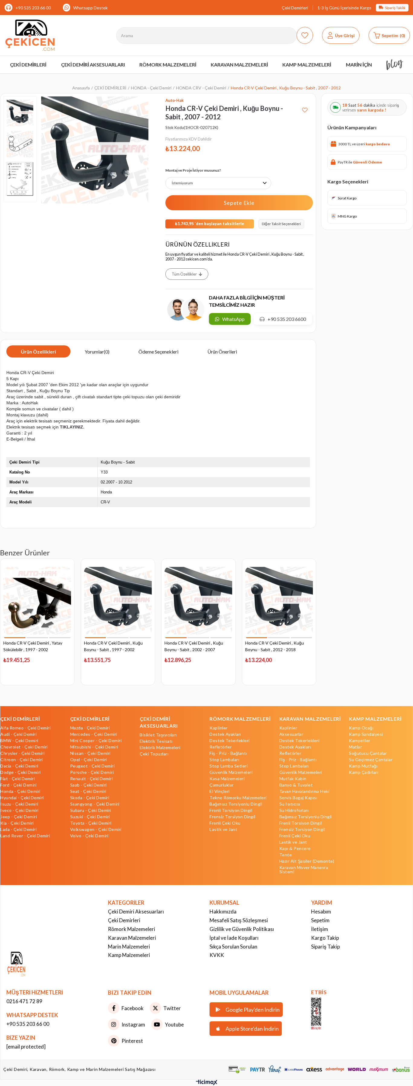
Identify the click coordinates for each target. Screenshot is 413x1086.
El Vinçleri (220, 791)
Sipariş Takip (325, 946)
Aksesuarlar (291, 734)
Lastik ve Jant (223, 829)
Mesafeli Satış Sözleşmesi (239, 920)
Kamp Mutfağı (363, 766)
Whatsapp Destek (90, 7)
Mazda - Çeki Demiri (90, 728)
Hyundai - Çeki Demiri (22, 798)
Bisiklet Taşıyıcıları (158, 735)
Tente (285, 855)
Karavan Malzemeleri (132, 938)
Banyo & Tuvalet (296, 785)
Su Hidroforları (294, 810)
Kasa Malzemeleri (227, 779)
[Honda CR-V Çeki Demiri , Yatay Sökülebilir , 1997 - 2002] (37, 601)
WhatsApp (233, 319)
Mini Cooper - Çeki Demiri (96, 741)
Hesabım (321, 911)
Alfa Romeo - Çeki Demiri (25, 728)
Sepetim (320, 920)
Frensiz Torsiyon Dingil (232, 817)
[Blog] (394, 64)
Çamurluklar (222, 785)
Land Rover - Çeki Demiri (25, 836)
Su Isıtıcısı (289, 804)
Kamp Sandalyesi (366, 734)
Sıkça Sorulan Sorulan (233, 946)
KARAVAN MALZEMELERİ (310, 719)
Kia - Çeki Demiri (17, 823)
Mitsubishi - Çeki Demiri (94, 747)
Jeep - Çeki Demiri (18, 817)
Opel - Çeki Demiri (88, 760)
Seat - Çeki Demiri (88, 791)
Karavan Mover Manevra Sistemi (303, 869)
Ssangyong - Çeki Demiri (94, 804)
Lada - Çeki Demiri (18, 829)
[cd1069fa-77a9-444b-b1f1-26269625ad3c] (28, 965)
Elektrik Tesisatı (156, 741)
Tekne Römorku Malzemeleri (238, 798)
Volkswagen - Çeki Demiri (96, 829)
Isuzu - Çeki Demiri (19, 804)
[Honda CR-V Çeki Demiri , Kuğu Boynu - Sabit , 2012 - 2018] (279, 601)
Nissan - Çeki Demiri (90, 753)
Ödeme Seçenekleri (158, 351)
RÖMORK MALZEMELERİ (240, 719)
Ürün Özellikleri (38, 351)
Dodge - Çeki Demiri (20, 772)
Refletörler (221, 747)
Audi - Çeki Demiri (18, 734)
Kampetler (359, 741)
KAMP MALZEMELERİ (375, 719)
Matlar (355, 747)
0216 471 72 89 (24, 1001)
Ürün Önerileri (222, 351)
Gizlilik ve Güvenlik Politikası (242, 929)
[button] (14, 637)
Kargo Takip (325, 938)
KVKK (217, 955)
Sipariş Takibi (395, 7)
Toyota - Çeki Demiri (91, 823)
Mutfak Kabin (293, 779)
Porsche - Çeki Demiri (92, 772)
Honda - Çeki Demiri (20, 791)
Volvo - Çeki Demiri (89, 836)
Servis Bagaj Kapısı (298, 798)
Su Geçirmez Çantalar (370, 760)
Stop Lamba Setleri (229, 766)
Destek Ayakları (225, 734)
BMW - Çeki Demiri (19, 741)
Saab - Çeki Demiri (88, 785)
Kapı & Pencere (295, 848)
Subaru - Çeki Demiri (90, 810)
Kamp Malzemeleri (129, 955)
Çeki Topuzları (154, 754)
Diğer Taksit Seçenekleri (281, 223)
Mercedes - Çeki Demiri (93, 734)
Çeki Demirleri (295, 7)
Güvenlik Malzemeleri (231, 772)
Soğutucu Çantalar (368, 753)
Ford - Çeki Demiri (18, 785)
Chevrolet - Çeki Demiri (24, 747)
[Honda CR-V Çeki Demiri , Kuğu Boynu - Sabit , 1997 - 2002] (118, 601)
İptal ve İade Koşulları (234, 938)
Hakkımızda (223, 911)
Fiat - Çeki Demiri (17, 779)
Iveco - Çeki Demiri (19, 810)
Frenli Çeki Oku (225, 823)
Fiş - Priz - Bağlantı (228, 753)
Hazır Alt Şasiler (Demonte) (306, 861)
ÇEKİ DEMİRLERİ (20, 719)
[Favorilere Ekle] (305, 107)
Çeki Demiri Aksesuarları (136, 911)
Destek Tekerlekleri (230, 741)
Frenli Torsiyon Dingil (231, 810)
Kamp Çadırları (363, 772)
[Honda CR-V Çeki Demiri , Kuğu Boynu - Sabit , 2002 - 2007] (198, 601)
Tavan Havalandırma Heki (304, 791)
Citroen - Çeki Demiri (21, 760)
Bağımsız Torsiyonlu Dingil (236, 804)
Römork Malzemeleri (131, 929)
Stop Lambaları (224, 760)
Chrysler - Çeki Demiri (22, 753)
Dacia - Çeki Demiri (19, 766)
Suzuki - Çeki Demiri (90, 817)
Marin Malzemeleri (129, 946)
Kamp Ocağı (361, 728)
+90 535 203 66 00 (33, 7)
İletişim (319, 929)
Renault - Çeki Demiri (91, 779)
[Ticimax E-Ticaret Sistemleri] (206, 1083)
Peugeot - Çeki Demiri (92, 766)
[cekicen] (325, 1014)
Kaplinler (219, 728)
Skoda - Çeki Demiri (89, 798)
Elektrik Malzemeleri (160, 747)
